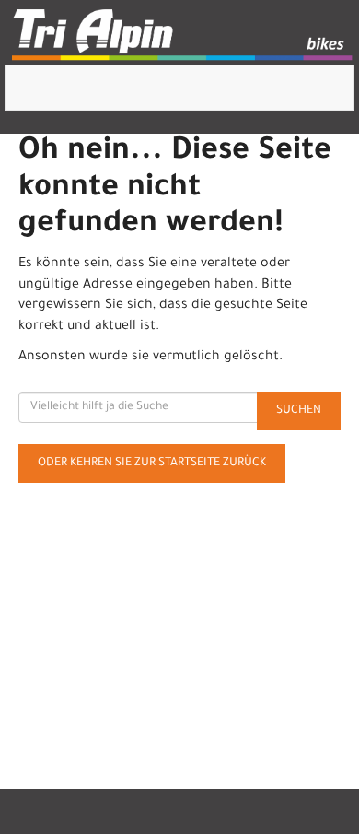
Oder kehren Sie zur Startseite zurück (152, 463)
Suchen (298, 411)
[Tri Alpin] (183, 37)
